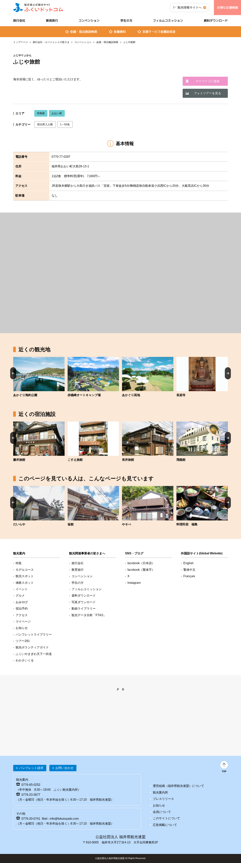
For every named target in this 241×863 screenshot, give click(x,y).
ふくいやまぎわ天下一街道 (34, 654)
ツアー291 (23, 641)
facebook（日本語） (141, 563)
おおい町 (57, 113)
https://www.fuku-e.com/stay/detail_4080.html (147, 442)
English (188, 563)
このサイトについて (166, 818)
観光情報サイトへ (190, 7)
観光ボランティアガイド (32, 647)
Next (228, 373)
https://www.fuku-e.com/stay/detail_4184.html (39, 506)
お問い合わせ (64, 768)
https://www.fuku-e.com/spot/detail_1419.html (147, 377)
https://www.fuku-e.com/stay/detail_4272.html (147, 506)
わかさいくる (25, 660)
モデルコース (25, 569)
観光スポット (25, 576)
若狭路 (41, 113)
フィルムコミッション (168, 20)
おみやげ (22, 602)
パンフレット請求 (31, 768)
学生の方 (126, 20)
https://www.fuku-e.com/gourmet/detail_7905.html (202, 506)
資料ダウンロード (216, 20)
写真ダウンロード (84, 602)
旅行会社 (19, 20)
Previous (13, 373)
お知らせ (22, 628)
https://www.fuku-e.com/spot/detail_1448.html (39, 377)
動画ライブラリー (84, 608)
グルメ (20, 595)
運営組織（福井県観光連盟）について (178, 785)
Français (189, 576)
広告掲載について (165, 824)
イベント (22, 589)
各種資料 (120, 32)
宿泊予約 (22, 608)
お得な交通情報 (227, 7)
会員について (162, 811)
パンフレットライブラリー (34, 634)
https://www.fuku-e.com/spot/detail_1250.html (93, 377)
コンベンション (83, 42)
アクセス (22, 615)
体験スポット (25, 582)
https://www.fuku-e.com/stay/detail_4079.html (39, 442)
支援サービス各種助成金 (158, 31)
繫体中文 (189, 569)
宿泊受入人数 (45, 124)
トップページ (20, 42)
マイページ (23, 621)
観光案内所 (160, 792)
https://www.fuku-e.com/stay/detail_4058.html (93, 506)
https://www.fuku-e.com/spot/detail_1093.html (202, 377)
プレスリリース (163, 798)
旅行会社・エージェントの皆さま (51, 42)
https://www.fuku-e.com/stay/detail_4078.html (93, 442)
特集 (19, 563)
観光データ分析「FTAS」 (89, 615)
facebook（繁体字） (141, 569)
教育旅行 (52, 20)
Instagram (134, 582)
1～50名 (65, 124)
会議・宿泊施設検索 (107, 42)
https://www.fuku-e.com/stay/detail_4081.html (202, 442)
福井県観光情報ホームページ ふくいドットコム (38, 7)
